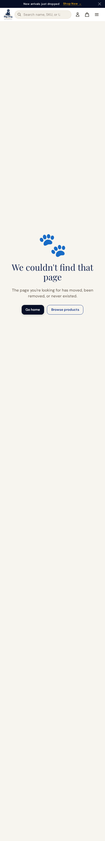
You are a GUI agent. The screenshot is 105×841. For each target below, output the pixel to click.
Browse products (65, 309)
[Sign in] (77, 14)
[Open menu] (96, 14)
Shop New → (72, 3)
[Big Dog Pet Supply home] (8, 14)
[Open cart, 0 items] (87, 14)
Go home (32, 309)
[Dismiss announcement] (99, 4)
